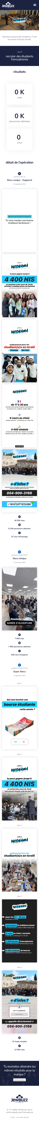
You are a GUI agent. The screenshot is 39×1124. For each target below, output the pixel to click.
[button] (34, 5)
